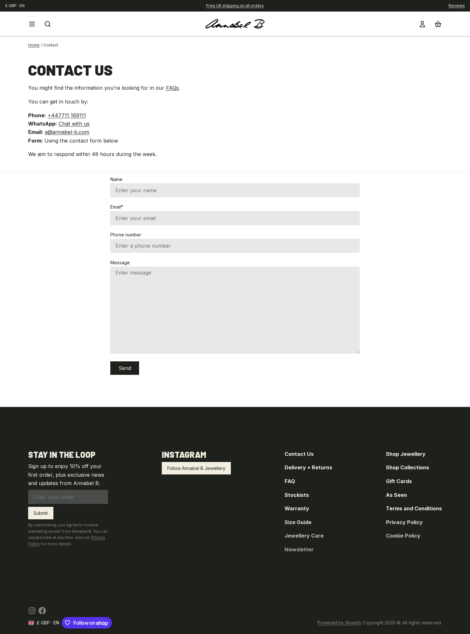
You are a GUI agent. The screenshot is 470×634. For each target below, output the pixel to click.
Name (116, 179)
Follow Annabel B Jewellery (196, 468)
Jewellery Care (304, 535)
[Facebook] (42, 610)
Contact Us (299, 454)
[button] (124, 368)
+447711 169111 (67, 115)
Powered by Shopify (339, 622)
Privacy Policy (404, 522)
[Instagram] (32, 610)
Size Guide (298, 522)
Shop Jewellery (406, 454)
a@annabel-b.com (67, 132)
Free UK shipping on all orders (235, 5)
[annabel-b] (235, 24)
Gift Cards (399, 481)
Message (120, 262)
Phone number (125, 234)
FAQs (172, 88)
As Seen (396, 495)
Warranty (297, 508)
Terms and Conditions (414, 508)
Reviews (457, 5)
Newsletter (299, 549)
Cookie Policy (403, 535)
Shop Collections (407, 467)
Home (34, 45)
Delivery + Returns (308, 467)
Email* (116, 207)
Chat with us (74, 123)
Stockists (297, 495)
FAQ (290, 481)
